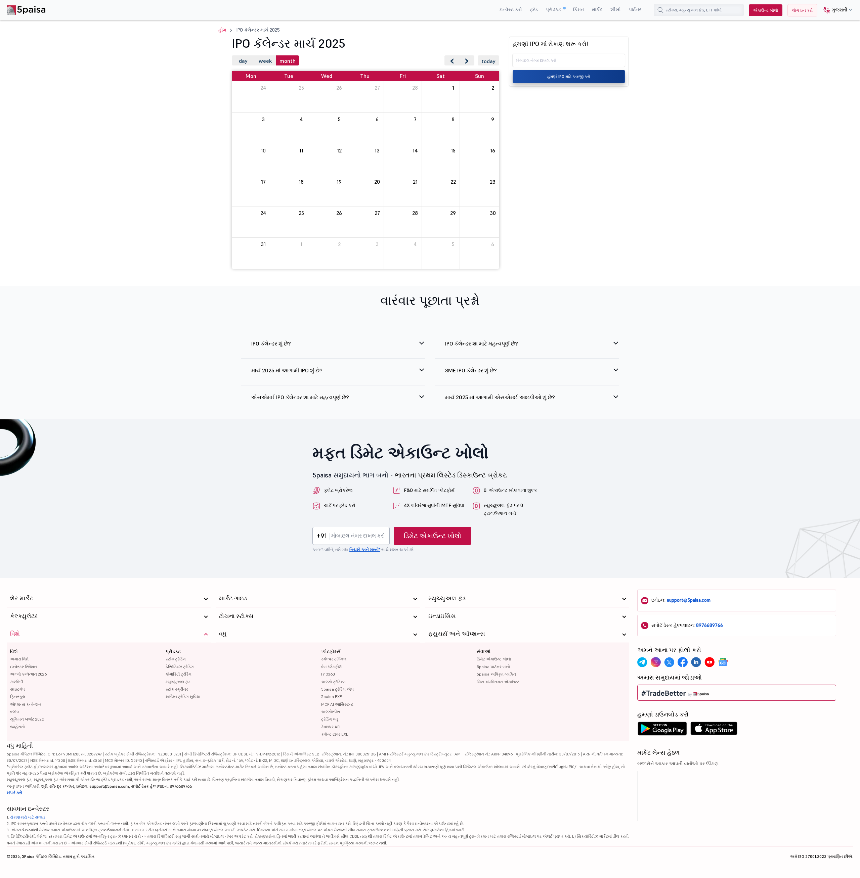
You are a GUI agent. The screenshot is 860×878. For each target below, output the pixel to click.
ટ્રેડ (534, 9)
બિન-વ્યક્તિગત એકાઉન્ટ (498, 681)
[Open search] (660, 10)
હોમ (222, 30)
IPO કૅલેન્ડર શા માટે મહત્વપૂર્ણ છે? (481, 343)
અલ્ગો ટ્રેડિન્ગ (333, 681)
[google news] (723, 662)
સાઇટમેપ (17, 689)
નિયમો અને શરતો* (364, 549)
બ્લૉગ (14, 711)
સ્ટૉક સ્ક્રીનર (177, 689)
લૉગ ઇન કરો (802, 10)
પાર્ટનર (635, 9)
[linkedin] (696, 662)
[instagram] (656, 662)
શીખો (615, 9)
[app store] (714, 730)
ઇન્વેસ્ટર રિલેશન (23, 666)
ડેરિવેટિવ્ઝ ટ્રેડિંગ (180, 666)
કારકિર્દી (16, 681)
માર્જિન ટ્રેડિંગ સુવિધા (183, 696)
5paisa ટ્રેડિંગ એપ (337, 689)
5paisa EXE (331, 696)
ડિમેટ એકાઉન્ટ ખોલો (432, 536)
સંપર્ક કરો (14, 792)
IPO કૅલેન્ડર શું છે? (271, 343)
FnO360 (328, 674)
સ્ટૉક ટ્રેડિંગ (176, 658)
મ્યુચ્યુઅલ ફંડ (178, 681)
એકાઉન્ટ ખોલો (765, 10)
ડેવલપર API (330, 726)
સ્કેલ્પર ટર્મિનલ (333, 658)
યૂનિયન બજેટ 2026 (27, 719)
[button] (835, 10)
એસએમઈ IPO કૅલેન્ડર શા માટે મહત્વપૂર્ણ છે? (300, 397)
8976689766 (709, 625)
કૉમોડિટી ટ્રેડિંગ (178, 674)
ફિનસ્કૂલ (17, 696)
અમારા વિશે (19, 658)
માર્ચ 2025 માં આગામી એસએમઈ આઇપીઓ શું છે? (500, 397)
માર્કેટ (597, 9)
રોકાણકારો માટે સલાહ (27, 817)
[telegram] (642, 662)
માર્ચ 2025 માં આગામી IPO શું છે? (286, 370)
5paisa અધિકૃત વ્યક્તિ (496, 674)
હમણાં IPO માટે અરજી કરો (568, 76)
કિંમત (578, 9)
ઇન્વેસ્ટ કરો (511, 9)
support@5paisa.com (689, 600)
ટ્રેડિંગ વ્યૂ (329, 719)
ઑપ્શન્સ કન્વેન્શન (25, 704)
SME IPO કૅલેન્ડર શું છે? (471, 370)
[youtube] (709, 662)
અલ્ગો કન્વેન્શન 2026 (28, 674)
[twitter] (669, 662)
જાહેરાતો (17, 726)
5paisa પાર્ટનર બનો (493, 666)
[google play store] (662, 730)
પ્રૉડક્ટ (554, 9)
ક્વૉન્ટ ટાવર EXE (334, 734)
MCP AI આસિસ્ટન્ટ (337, 704)
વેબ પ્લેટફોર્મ (331, 666)
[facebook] (683, 662)
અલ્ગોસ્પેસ (330, 711)
